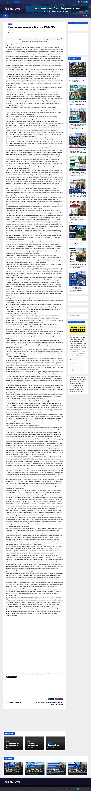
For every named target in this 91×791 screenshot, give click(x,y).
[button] (83, 15)
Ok (78, 788)
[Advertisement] (34, 628)
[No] (89, 789)
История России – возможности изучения (13, 745)
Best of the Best (9, 765)
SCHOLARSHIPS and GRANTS (33, 15)
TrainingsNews (11, 8)
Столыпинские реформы (15, 702)
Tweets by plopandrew (74, 315)
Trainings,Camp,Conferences (52, 15)
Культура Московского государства (32, 745)
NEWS (15, 765)
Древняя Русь (53, 745)
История (7, 741)
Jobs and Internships (15, 15)
